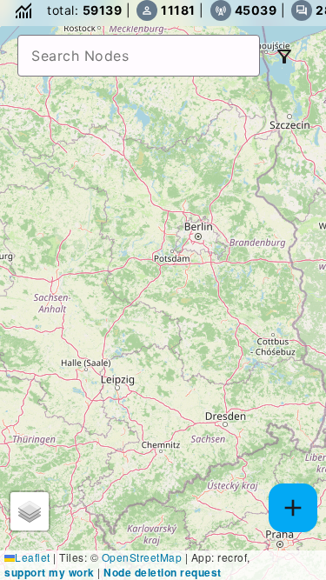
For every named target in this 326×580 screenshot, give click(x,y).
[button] (29, 511)
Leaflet (32, 557)
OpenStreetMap (142, 557)
